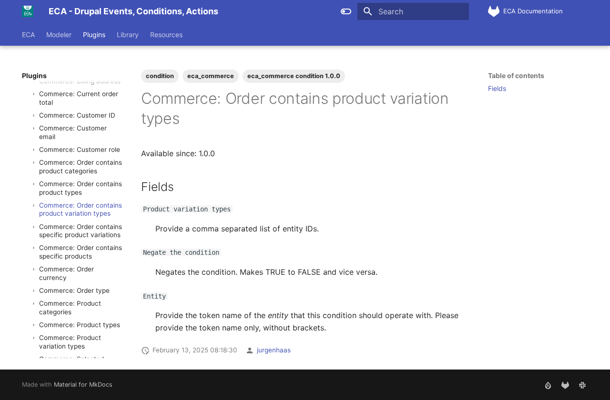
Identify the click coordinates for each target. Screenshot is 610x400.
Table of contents (516, 75)
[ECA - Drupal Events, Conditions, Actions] (27, 11)
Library (128, 34)
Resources (166, 34)
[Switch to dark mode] (346, 11)
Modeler (58, 34)
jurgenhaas (274, 350)
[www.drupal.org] (548, 384)
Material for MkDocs (83, 384)
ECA (28, 34)
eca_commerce (210, 76)
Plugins (94, 34)
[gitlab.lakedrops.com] (565, 384)
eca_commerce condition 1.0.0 (293, 76)
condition (160, 76)
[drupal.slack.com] (582, 384)
